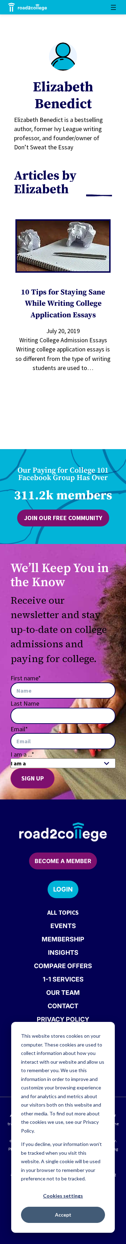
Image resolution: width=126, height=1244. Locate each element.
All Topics (63, 912)
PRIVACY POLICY (63, 1019)
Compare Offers (63, 966)
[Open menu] (113, 7)
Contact (63, 1006)
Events (63, 925)
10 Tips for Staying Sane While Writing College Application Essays (63, 303)
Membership (63, 939)
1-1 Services (63, 979)
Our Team (63, 992)
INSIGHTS (63, 952)
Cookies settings (63, 1196)
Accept (63, 1215)
